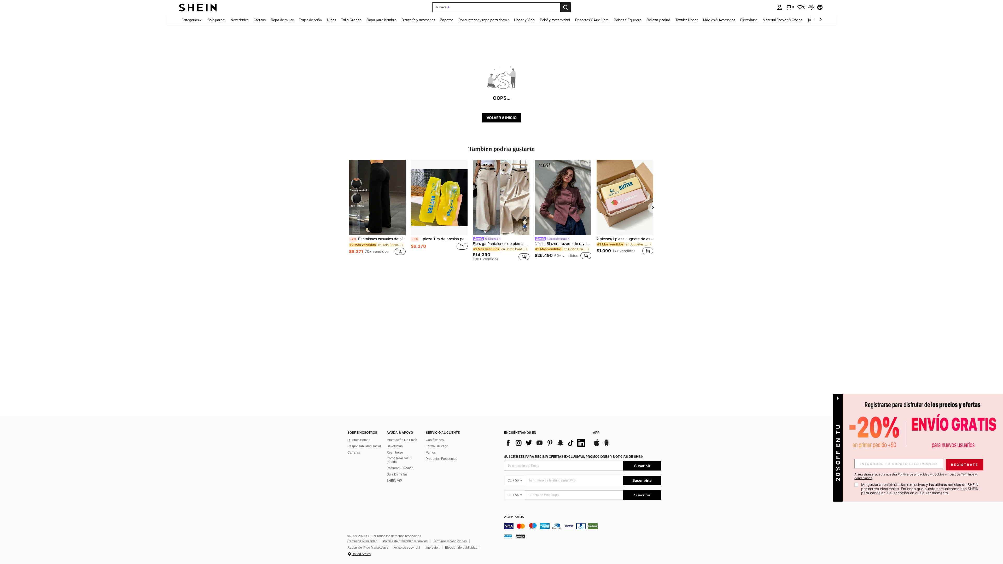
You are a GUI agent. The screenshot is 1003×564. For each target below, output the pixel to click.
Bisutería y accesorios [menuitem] (418, 20)
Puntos (431, 452)
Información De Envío (402, 440)
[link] (789, 7)
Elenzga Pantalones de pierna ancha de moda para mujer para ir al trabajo (501, 244)
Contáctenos (435, 440)
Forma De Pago (437, 446)
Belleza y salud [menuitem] (658, 20)
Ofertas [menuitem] (260, 20)
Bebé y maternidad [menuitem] (555, 20)
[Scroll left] (814, 20)
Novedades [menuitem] (239, 20)
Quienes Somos (358, 440)
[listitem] (377, 210)
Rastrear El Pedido (400, 468)
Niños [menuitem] (331, 20)
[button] (811, 7)
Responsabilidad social (364, 446)
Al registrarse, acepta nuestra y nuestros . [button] (915, 476)
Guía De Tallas (397, 474)
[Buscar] (565, 7)
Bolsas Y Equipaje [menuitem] (628, 20)
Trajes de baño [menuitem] (310, 20)
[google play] (606, 445)
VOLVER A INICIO (502, 117)
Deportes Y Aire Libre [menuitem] (592, 20)
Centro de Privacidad (362, 541)
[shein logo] (198, 7)
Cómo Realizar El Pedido (399, 460)
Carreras (353, 452)
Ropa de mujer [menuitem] (282, 20)
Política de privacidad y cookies (405, 541)
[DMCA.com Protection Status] (520, 536)
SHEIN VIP (394, 481)
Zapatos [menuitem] (446, 20)
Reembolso (395, 452)
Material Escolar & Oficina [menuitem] (783, 20)
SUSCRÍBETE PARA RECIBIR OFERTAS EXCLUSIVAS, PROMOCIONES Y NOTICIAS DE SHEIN (574, 457)
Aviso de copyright (407, 547)
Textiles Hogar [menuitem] (686, 20)
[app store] (596, 445)
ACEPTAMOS (514, 517)
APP (596, 432)
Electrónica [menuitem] (748, 20)
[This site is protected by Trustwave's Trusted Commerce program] (508, 536)
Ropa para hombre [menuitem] (381, 20)
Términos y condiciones (450, 541)
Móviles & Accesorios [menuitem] (719, 20)
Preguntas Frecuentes (441, 459)
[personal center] (780, 7)
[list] (546, 443)
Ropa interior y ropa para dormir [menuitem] (483, 20)
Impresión (432, 547)
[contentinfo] (582, 526)
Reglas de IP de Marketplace (367, 547)
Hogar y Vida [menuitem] (524, 20)
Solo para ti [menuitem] (216, 20)
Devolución (395, 446)
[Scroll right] (821, 20)
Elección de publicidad (461, 547)
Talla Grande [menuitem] (351, 20)
